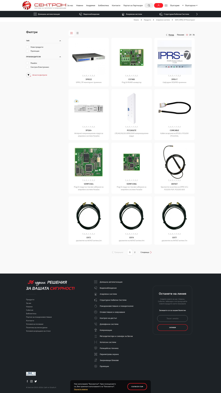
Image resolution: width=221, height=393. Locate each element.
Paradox (34, 63)
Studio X (53, 387)
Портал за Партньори (133, 5)
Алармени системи (163, 20)
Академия (90, 5)
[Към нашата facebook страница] (27, 381)
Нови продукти (37, 47)
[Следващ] (197, 14)
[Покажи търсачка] (149, 5)
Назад (171, 35)
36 (194, 35)
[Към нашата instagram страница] (31, 381)
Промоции (35, 51)
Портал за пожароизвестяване (39, 317)
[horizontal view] (77, 33)
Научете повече (81, 389)
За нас (70, 5)
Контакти (116, 5)
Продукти (147, 20)
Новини (79, 5)
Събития (29, 310)
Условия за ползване (34, 324)
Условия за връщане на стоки (38, 331)
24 (190, 35)
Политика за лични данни (36, 327)
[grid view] (71, 33)
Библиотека (103, 5)
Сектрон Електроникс (40, 67)
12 (187, 35)
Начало (136, 20)
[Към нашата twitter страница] (36, 381)
